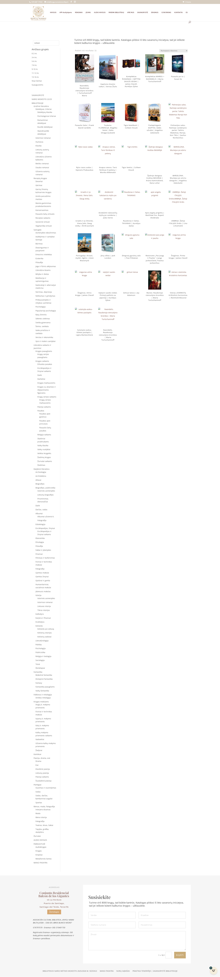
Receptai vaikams (43, 218)
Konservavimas (42, 210)
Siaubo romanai (42, 167)
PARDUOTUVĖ (39, 844)
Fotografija (41, 520)
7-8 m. (34, 65)
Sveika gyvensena (43, 322)
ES (187, 12)
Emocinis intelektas (44, 254)
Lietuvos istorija (44, 606)
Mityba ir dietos (42, 274)
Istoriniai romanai (43, 138)
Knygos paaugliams (44, 351)
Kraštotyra (40, 622)
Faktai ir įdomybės (43, 550)
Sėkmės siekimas (43, 318)
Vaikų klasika (42, 445)
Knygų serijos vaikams (46, 397)
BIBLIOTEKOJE (37, 103)
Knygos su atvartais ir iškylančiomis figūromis (46, 390)
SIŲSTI (180, 955)
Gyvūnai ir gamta (43, 580)
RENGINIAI (78, 12)
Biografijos (40, 484)
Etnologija (40, 542)
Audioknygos (41, 847)
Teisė (38, 664)
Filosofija (39, 262)
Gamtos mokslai (42, 572)
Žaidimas (41, 465)
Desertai (39, 181)
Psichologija (41, 306)
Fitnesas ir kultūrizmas (45, 558)
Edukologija (40, 524)
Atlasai (38, 480)
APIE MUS (130, 12)
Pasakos (40, 410)
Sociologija (40, 660)
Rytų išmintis (41, 314)
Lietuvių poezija (42, 773)
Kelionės (39, 626)
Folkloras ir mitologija (43, 694)
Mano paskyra (107, 971)
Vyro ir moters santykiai (46, 341)
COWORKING (166, 12)
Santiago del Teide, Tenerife (54, 907)
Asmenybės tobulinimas (46, 232)
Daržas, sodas (41, 509)
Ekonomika (40, 538)
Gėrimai (39, 185)
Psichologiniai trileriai (46, 116)
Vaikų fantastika (42, 690)
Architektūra (41, 476)
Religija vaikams (44, 434)
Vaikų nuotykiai (43, 449)
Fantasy (39, 683)
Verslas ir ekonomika (44, 337)
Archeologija (41, 472)
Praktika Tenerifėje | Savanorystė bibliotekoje (155, 971)
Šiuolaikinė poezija (43, 781)
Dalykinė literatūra (41, 469)
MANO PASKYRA (40, 862)
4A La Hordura (54, 900)
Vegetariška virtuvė (44, 226)
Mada (38, 813)
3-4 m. (34, 57)
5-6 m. (34, 61)
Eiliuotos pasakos (44, 364)
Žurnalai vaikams (44, 461)
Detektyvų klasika (44, 112)
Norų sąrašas (123, 971)
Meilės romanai (42, 163)
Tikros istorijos (43, 610)
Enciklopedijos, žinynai (45, 528)
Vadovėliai (40, 739)
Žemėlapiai (40, 668)
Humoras (39, 142)
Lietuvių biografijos (45, 495)
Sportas (39, 802)
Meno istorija (41, 817)
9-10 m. (35, 69)
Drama (38, 761)
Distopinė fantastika (44, 679)
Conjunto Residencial (54, 893)
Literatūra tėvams (43, 270)
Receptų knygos (40, 178)
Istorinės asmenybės (46, 491)
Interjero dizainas (43, 809)
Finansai (39, 554)
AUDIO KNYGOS (99, 12)
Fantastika (38, 672)
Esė (37, 765)
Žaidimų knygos (44, 457)
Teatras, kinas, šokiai (44, 825)
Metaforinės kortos (44, 859)
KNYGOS (53, 12)
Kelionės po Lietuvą (45, 629)
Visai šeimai (37, 81)
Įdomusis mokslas (43, 591)
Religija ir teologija (43, 656)
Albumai (39, 513)
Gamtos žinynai (42, 576)
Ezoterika (39, 258)
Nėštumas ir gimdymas (45, 296)
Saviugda (37, 230)
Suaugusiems (37, 85)
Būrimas (39, 243)
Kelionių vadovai (44, 636)
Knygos (39, 851)
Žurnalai (37, 836)
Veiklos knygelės (44, 453)
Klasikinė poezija (43, 769)
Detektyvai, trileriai (44, 109)
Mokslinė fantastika (44, 675)
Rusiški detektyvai (45, 127)
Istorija (38, 595)
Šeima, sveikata (42, 326)
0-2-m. (34, 53)
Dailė (39, 375)
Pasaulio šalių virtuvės (45, 214)
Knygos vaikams (42, 361)
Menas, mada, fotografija (44, 806)
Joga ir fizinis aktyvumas (46, 266)
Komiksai (37, 754)
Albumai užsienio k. (45, 516)
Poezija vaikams (44, 407)
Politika (39, 644)
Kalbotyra (40, 614)
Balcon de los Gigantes (54, 896)
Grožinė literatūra (41, 106)
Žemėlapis (54, 911)
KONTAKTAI (178, 12)
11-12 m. (35, 73)
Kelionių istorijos (44, 633)
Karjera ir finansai (43, 618)
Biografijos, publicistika (45, 488)
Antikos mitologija (43, 697)
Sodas (38, 791)
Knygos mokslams (41, 701)
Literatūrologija (42, 640)
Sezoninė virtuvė (43, 222)
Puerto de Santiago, (54, 903)
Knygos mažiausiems (46, 383)
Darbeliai (41, 379)
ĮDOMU (88, 12)
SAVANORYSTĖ (142, 12)
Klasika (39, 145)
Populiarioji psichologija (46, 310)
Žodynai (39, 750)
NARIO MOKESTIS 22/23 (42, 99)
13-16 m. (35, 77)
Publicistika (40, 652)
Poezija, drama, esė (42, 758)
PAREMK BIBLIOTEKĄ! (116, 12)
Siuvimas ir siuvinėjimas (46, 788)
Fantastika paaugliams (45, 687)
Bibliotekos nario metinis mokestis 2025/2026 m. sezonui (70, 971)
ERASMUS (154, 12)
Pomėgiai (37, 784)
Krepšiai (39, 855)
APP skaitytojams (65, 12)
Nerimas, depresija (44, 292)
